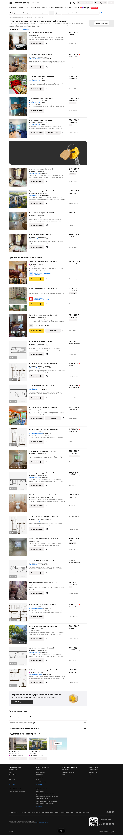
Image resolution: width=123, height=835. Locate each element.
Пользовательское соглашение (50, 812)
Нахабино (11, 777)
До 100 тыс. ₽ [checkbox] (49, 155)
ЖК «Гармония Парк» (34, 80)
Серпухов (11, 772)
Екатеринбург (39, 777)
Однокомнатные (93, 772)
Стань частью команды (34, 812)
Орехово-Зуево (13, 769)
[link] (111, 2)
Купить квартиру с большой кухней (45, 803)
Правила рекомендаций (67, 812)
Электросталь (12, 774)
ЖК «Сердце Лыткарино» (36, 368)
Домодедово (12, 779)
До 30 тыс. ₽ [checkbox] (16, 155)
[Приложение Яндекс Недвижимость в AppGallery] (110, 824)
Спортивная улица (34, 291)
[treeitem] (13, 8)
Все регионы (65, 769)
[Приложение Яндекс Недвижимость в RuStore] (113, 824)
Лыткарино (32, 57)
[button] (74, 2)
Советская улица (33, 35)
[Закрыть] (113, 13)
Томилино (11, 782)
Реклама (23, 812)
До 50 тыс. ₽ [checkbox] (27, 155)
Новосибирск (39, 774)
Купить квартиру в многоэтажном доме (46, 801)
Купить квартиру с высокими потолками (47, 796)
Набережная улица (34, 410)
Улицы (64, 774)
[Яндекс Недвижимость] (19, 3)
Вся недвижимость (14, 812)
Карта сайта (86, 812)
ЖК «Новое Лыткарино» (35, 58)
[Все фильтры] (10, 13)
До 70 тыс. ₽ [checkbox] (38, 155)
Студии (91, 774)
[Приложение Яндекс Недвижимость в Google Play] (107, 824)
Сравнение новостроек (68, 772)
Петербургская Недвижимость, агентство (41, 298)
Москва (38, 769)
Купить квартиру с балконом (43, 798)
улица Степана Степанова (52, 266)
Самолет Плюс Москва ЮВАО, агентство (42, 273)
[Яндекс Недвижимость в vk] (108, 812)
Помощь (78, 812)
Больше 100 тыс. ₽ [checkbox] (18, 160)
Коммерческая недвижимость (17, 791)
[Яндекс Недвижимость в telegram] (113, 812)
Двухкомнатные (93, 769)
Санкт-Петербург (40, 772)
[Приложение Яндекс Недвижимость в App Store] (104, 824)
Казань (37, 779)
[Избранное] (70, 2)
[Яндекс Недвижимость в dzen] (110, 812)
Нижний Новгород (41, 782)
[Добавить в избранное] (47, 43)
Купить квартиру (40, 791)
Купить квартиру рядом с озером (45, 794)
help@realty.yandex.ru (42, 822)
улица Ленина (32, 585)
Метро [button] (96, 13)
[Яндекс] (111, 831)
